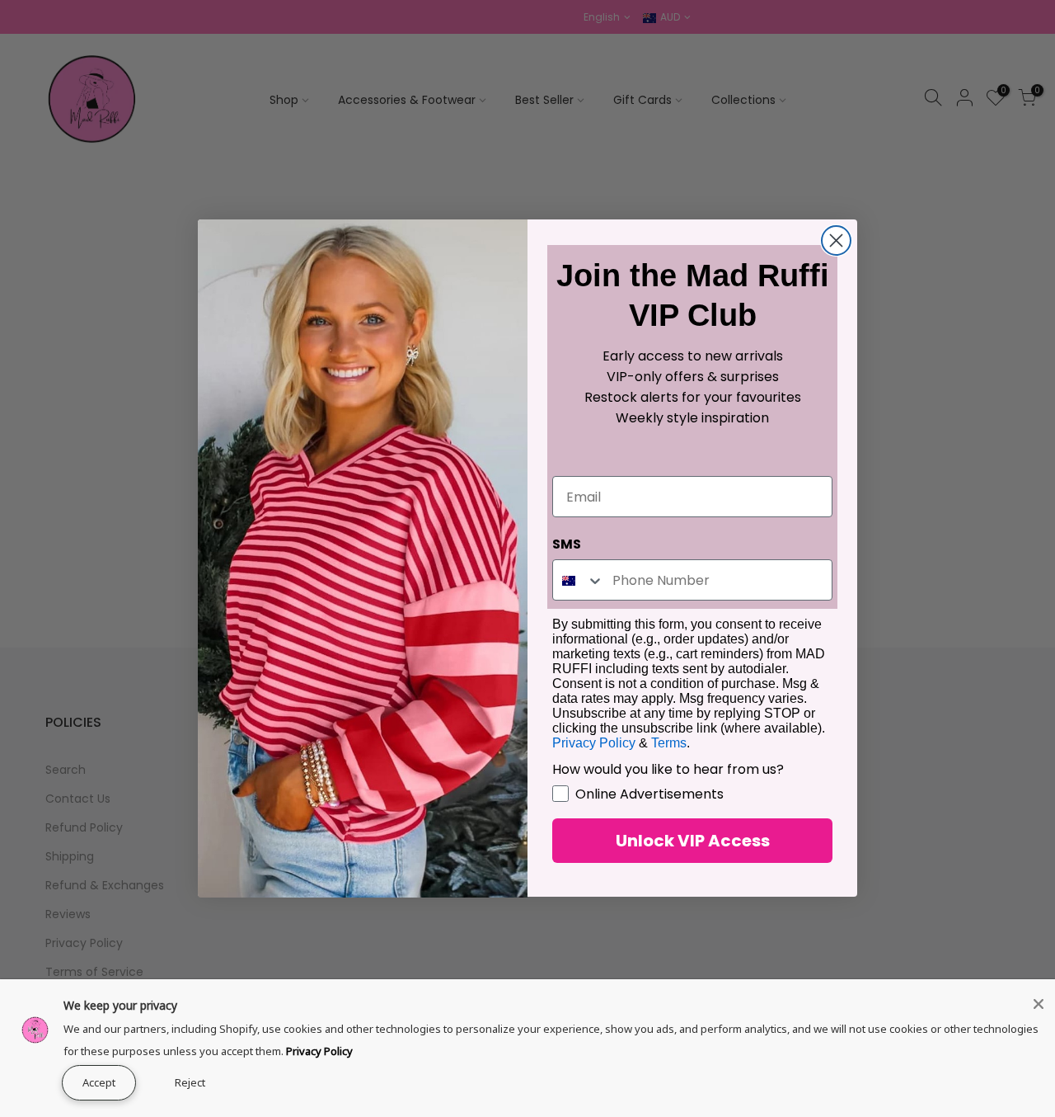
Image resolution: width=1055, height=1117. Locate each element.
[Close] (1038, 1003)
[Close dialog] (836, 240)
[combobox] (578, 581)
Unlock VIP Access (693, 841)
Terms (669, 744)
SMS (566, 544)
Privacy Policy (319, 1051)
